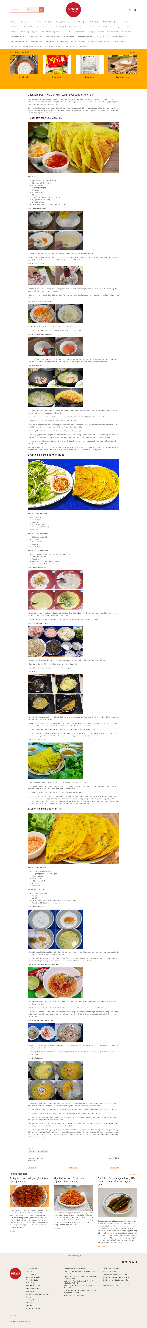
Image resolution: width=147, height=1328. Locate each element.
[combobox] (18, 9)
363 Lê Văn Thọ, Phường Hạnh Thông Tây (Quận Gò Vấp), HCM (79, 1282)
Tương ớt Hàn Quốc (32, 1277)
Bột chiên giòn (24, 77)
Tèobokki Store (26, 1321)
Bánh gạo (28, 1271)
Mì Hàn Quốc (30, 1283)
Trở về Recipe (73, 1168)
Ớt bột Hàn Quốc (31, 1280)
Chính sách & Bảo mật (111, 1269)
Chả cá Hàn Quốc (31, 1274)
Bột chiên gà (89, 77)
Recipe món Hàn (19, 1173)
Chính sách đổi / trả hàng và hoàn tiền (116, 1277)
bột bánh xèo (40, 180)
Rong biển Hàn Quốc (32, 1288)
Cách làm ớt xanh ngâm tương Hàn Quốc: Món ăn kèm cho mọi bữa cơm (117, 1181)
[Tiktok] (136, 1262)
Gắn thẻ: (30, 1148)
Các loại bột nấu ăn (122, 77)
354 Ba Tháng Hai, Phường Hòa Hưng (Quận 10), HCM (80, 1272)
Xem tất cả (133, 53)
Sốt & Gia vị (29, 1291)
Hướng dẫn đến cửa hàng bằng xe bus (117, 1283)
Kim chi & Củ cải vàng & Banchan (37, 1294)
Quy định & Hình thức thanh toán (115, 1274)
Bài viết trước (114, 1168)
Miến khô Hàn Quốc (32, 1286)
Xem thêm (13, 1231)
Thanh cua (29, 1302)
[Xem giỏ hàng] (134, 10)
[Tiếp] (141, 69)
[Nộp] (41, 9)
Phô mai (28, 1297)
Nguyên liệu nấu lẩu (32, 1308)
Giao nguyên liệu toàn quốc (74, 1295)
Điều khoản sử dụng (110, 1271)
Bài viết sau (32, 1168)
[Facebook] (123, 1262)
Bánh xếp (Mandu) (32, 1300)
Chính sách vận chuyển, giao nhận (115, 1280)
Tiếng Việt (13, 1316)
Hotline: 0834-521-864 (111, 1286)
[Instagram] (130, 1262)
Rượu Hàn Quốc (31, 1305)
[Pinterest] (133, 1262)
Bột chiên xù (56, 77)
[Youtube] (126, 1262)
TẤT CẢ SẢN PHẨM (32, 1269)
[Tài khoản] (129, 10)
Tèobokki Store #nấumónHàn (74, 1269)
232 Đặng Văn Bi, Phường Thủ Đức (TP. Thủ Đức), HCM (79, 1287)
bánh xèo (32, 1151)
